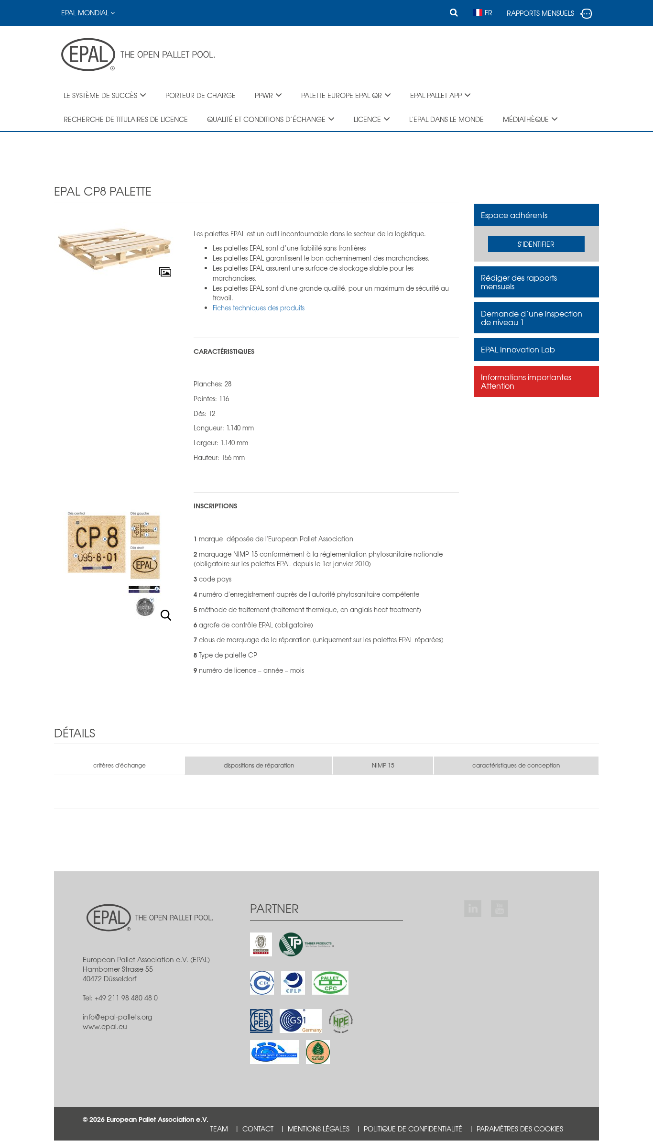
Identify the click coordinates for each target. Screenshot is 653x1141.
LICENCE (367, 119)
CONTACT (257, 1128)
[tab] (536, 215)
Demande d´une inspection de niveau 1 (531, 317)
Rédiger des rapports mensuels (519, 282)
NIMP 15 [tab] (383, 765)
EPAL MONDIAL (85, 12)
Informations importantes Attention (526, 381)
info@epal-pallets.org (117, 1016)
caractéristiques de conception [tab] (516, 765)
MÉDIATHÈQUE (526, 119)
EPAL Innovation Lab (518, 349)
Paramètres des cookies (520, 1128)
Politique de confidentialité (413, 1128)
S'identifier (536, 244)
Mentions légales (318, 1128)
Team (219, 1128)
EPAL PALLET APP (436, 95)
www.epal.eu (105, 1026)
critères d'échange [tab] (119, 765)
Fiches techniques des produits (259, 307)
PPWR (264, 95)
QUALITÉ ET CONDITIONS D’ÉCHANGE (266, 119)
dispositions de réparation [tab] (259, 765)
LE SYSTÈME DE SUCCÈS (100, 95)
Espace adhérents (514, 214)
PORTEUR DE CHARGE (200, 95)
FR (488, 12)
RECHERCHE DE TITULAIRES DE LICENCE (126, 119)
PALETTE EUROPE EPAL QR (341, 95)
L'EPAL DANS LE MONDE (446, 119)
